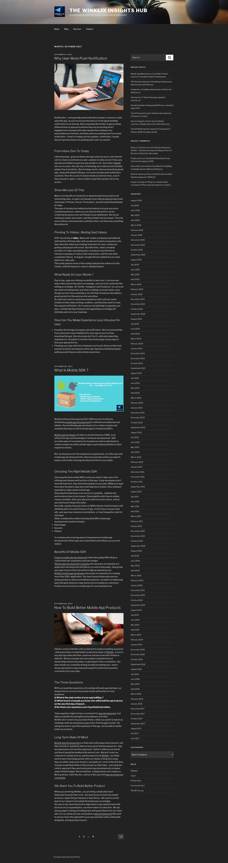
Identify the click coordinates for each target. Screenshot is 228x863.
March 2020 (136, 575)
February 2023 (137, 403)
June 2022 (135, 442)
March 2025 (136, 284)
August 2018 (136, 669)
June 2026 (135, 210)
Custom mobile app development (70, 557)
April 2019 (135, 630)
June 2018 (135, 679)
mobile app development (77, 422)
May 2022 (135, 447)
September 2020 (138, 546)
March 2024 (136, 338)
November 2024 (138, 304)
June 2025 (135, 269)
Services (77, 29)
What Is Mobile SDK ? (71, 370)
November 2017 (138, 714)
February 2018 (137, 699)
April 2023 (135, 393)
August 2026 (136, 200)
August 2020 (136, 551)
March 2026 (136, 225)
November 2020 (138, 536)
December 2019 (138, 590)
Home (56, 29)
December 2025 (138, 240)
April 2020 (135, 570)
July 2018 (135, 674)
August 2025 (136, 260)
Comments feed (137, 785)
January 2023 (136, 408)
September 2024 (138, 314)
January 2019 (136, 644)
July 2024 (135, 324)
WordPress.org (137, 790)
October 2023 (137, 363)
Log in (133, 775)
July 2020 (135, 556)
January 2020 (136, 585)
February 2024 (137, 343)
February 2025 (137, 289)
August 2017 (136, 728)
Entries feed (136, 780)
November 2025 (138, 245)
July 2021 (135, 496)
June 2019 (135, 620)
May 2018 (135, 684)
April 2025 (135, 279)
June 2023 (135, 383)
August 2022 (136, 432)
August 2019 (136, 610)
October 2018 (137, 659)
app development (107, 713)
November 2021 (138, 477)
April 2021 (135, 511)
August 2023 (136, 373)
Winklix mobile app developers (69, 573)
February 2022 (137, 462)
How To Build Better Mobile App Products (87, 608)
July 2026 (135, 205)
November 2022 (138, 417)
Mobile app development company (72, 564)
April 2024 (135, 334)
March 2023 (136, 398)
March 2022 (136, 457)
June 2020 (135, 561)
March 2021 (136, 516)
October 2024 (137, 309)
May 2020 (135, 565)
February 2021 (137, 521)
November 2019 (138, 595)
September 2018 (138, 664)
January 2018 (136, 704)
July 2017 (135, 733)
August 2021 (136, 491)
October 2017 (136, 718)
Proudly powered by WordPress (67, 857)
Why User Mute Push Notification (80, 58)
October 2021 (136, 482)
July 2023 (135, 378)
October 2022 (137, 422)
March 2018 (136, 694)
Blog (66, 29)
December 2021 (137, 472)
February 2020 (137, 580)
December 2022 (138, 413)
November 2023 (138, 358)
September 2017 (138, 723)
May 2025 (135, 274)
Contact (89, 29)
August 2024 (136, 319)
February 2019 (137, 640)
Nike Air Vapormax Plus (141, 174)
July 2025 (135, 264)
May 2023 (135, 388)
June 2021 (135, 501)
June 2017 (135, 738)
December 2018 (138, 649)
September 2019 (138, 605)
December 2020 (138, 531)
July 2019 (135, 615)
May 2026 (135, 215)
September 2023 (138, 368)
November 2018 (138, 654)
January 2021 (136, 526)
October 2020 (137, 541)
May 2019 (135, 625)
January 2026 (136, 235)
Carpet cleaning (137, 182)
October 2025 (137, 250)
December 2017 (137, 709)
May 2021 (135, 506)
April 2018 (135, 689)
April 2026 (135, 220)
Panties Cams (137, 158)
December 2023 (138, 353)
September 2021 (138, 487)
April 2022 (135, 452)
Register (134, 771)
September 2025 (138, 255)
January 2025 (136, 294)
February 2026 (137, 230)
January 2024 (136, 348)
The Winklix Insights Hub (109, 10)
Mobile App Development (67, 743)
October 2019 (137, 600)
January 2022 (136, 467)
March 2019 (136, 635)
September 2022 (138, 427)
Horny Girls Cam (137, 166)
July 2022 (135, 437)
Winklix (110, 652)
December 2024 (138, 299)
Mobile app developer (65, 435)
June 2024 (135, 329)
